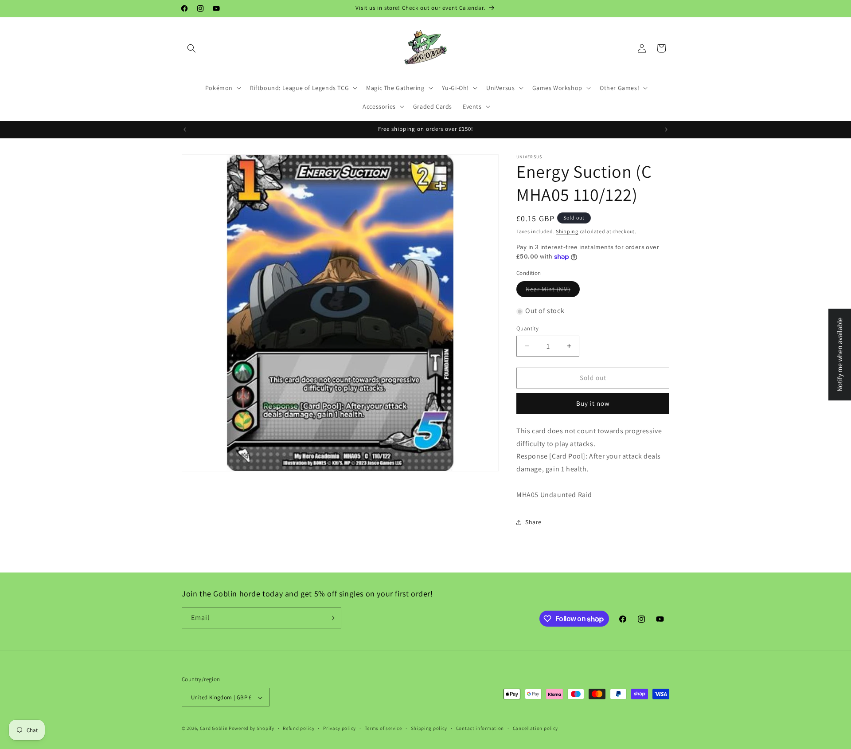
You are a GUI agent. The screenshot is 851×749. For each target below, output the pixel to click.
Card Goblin (214, 728)
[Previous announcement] (185, 129)
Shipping (567, 231)
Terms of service (383, 728)
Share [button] (533, 522)
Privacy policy (339, 728)
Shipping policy (429, 728)
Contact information (480, 728)
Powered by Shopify (251, 728)
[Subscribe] (331, 618)
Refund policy (298, 728)
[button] (191, 48)
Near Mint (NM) (548, 290)
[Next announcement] (666, 129)
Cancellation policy (535, 728)
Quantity (527, 328)
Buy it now (593, 403)
